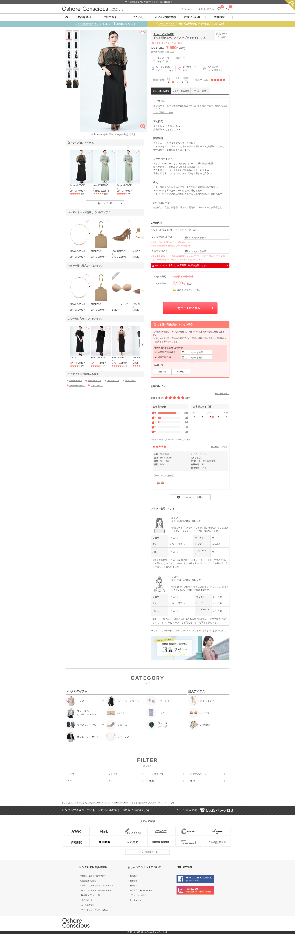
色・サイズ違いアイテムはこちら (164, 69)
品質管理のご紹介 (88, 881)
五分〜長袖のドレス (77, 385)
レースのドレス (97, 385)
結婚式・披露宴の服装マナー (93, 876)
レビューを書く (222, 393)
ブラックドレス (113, 381)
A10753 (180, 372)
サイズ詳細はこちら (163, 112)
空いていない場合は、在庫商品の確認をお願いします (181, 265)
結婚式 (212, 461)
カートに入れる (190, 307)
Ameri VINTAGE (163, 34)
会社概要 (133, 876)
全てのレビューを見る (191, 497)
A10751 (162, 372)
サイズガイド (87, 900)
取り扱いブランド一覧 (90, 895)
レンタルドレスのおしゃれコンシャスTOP (81, 803)
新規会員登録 (207, 9)
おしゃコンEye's (161, 91)
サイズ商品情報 (180, 91)
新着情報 (133, 881)
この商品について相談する (215, 69)
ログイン (188, 9)
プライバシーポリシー (139, 895)
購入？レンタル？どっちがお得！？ (96, 890)
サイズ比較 (163, 61)
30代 (162, 454)
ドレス (107, 803)
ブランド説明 (200, 91)
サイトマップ (135, 900)
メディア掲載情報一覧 (147, 852)
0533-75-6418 (219, 810)
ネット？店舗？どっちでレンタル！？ (97, 885)
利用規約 (133, 885)
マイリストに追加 (189, 69)
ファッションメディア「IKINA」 (95, 910)
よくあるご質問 (87, 905)
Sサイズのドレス (94, 381)
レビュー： (201, 79)
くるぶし (198, 458)
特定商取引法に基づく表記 (141, 890)
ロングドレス (130, 381)
